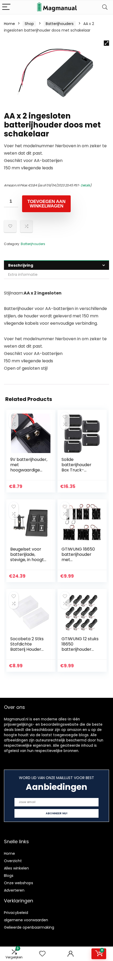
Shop (29, 23)
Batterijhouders (60, 23)
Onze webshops (18, 883)
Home (9, 23)
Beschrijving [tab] (20, 265)
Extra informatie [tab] (23, 274)
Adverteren (14, 890)
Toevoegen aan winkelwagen (46, 204)
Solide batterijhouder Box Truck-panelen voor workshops (76, 470)
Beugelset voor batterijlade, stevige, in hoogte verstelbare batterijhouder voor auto (28, 562)
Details (85, 185)
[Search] (105, 7)
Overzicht (13, 860)
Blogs (8, 875)
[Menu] (6, 7)
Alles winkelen (16, 868)
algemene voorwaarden (26, 920)
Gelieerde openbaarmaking (29, 927)
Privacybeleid (16, 912)
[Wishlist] (42, 953)
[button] (106, 43)
